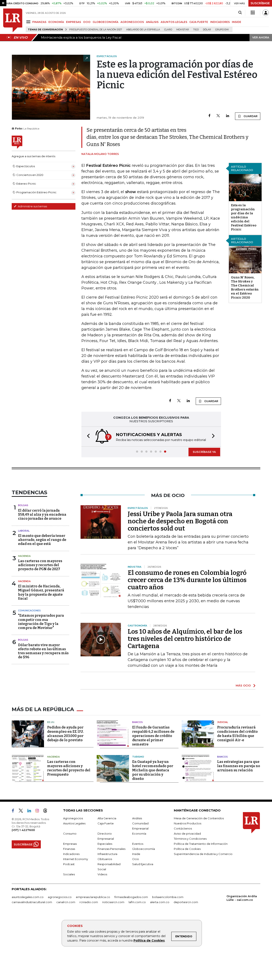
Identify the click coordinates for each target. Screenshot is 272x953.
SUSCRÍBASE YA (204, 451)
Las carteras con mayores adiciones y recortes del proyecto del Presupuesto (68, 768)
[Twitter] (218, 116)
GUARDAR (250, 116)
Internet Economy (75, 859)
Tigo (196, 29)
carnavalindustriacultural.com (32, 902)
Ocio (135, 859)
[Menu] (29, 22)
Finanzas (69, 849)
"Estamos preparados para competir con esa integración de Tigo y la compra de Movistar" (41, 621)
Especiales (105, 843)
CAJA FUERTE (198, 22)
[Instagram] (38, 811)
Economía (139, 833)
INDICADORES (220, 22)
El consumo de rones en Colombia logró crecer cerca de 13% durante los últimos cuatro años (187, 580)
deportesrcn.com (186, 902)
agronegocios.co (60, 897)
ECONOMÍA (56, 22)
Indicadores (71, 854)
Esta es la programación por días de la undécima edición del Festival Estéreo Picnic (243, 217)
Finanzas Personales (111, 849)
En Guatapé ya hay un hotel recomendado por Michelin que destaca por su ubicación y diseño (152, 770)
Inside (136, 854)
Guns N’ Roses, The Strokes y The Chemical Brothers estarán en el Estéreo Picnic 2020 (245, 287)
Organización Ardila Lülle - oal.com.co (242, 897)
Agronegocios (73, 818)
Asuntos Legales (74, 823)
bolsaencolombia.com (167, 897)
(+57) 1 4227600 (23, 830)
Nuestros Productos (187, 823)
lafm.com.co (137, 902)
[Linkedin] (227, 116)
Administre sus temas (32, 206)
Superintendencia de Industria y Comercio (203, 854)
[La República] (12, 20)
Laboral (24, 530)
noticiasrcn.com (113, 902)
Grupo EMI (222, 29)
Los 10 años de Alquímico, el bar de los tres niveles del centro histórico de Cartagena (185, 639)
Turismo (138, 756)
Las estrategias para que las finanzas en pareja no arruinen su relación (238, 766)
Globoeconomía (143, 849)
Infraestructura (107, 854)
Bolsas (23, 505)
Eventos (137, 843)
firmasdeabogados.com (131, 897)
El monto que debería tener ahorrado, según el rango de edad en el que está (42, 540)
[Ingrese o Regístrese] (265, 13)
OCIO (87, 22)
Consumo (69, 833)
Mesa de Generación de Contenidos (199, 818)
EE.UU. (51, 722)
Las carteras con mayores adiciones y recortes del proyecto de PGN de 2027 (40, 565)
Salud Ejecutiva (142, 864)
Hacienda (24, 555)
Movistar (182, 29)
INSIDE (236, 22)
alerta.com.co (159, 902)
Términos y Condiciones (190, 838)
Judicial (222, 722)
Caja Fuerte (106, 823)
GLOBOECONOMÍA (105, 22)
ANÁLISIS (152, 22)
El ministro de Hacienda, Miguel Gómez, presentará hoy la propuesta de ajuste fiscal (41, 592)
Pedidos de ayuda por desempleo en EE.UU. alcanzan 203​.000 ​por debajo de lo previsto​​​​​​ (65, 733)
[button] (87, 436)
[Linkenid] (30, 811)
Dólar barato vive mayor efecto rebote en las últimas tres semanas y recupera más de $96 (43, 651)
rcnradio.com (88, 902)
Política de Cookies (149, 940)
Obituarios (105, 859)
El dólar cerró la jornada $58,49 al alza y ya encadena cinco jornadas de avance (42, 514)
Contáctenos (183, 828)
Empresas (70, 843)
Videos (102, 874)
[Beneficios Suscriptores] (252, 12)
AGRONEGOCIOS (132, 22)
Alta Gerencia (107, 818)
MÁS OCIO (243, 685)
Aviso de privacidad (187, 833)
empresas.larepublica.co (93, 897)
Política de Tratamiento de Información (201, 843)
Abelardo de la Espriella (143, 29)
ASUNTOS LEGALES (174, 22)
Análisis (137, 818)
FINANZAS (39, 22)
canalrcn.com (65, 902)
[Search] (240, 13)
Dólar (207, 29)
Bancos (137, 722)
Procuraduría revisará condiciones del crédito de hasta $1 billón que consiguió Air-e (237, 733)
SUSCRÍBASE (260, 3)
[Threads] (47, 811)
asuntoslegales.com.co (28, 897)
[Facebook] (209, 116)
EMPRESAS (73, 22)
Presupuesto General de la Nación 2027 (95, 29)
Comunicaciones (29, 610)
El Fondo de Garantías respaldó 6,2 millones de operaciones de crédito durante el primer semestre (153, 735)
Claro (168, 29)
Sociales (69, 874)
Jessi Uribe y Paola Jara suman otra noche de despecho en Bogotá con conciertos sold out (180, 521)
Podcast (69, 864)
